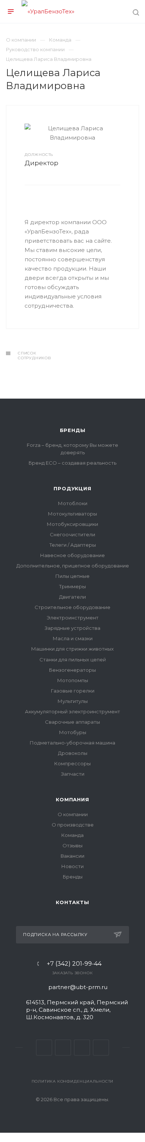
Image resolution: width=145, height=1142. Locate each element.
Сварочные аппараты (72, 722)
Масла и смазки (73, 638)
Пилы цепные (72, 576)
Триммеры (72, 586)
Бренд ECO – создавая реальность (72, 463)
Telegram (63, 1048)
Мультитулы (73, 701)
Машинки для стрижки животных (72, 649)
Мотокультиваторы (72, 514)
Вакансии (72, 856)
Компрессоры (72, 763)
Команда (72, 835)
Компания (72, 799)
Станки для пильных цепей (72, 659)
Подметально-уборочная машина (72, 743)
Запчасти (72, 774)
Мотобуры (72, 732)
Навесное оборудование (72, 555)
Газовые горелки (72, 691)
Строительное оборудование (72, 607)
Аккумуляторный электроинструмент (72, 711)
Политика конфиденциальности (73, 1081)
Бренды (73, 430)
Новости (72, 866)
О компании (73, 814)
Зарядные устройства (72, 628)
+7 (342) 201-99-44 (74, 964)
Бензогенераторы (72, 670)
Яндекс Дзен (101, 1048)
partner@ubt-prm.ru (77, 987)
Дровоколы (72, 753)
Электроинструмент (73, 618)
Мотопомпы (72, 680)
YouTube (82, 1048)
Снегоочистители (72, 534)
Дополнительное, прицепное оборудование (72, 566)
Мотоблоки (72, 503)
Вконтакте (44, 1048)
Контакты (72, 902)
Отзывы (72, 845)
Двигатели (72, 597)
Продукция (72, 488)
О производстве (73, 825)
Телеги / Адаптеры (72, 545)
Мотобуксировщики (72, 524)
